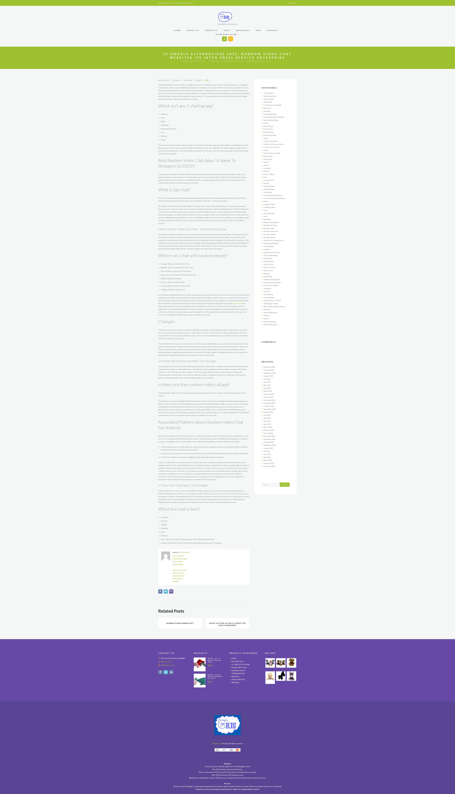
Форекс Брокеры (269, 322)
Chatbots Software (270, 141)
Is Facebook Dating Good (272, 195)
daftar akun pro (178, 573)
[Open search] (224, 38)
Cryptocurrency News (271, 147)
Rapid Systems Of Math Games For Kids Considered (227, 624)
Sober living (267, 276)
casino (265, 138)
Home (184, 61)
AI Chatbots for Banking (272, 105)
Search (284, 484)
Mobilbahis (267, 219)
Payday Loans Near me (271, 252)
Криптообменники (270, 313)
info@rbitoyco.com (168, 665)
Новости (266, 315)
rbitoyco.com (268, 270)
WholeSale (235, 682)
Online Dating (268, 246)
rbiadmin (177, 80)
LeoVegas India (269, 204)
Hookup (266, 183)
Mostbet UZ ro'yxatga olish (273, 240)
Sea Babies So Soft (238, 670)
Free (265, 177)
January (268, 397)
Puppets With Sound (239, 667)
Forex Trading (268, 174)
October (268, 370)
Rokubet (266, 273)
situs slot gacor (178, 556)
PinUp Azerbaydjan (270, 255)
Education (267, 168)
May (267, 385)
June (267, 382)
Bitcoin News (268, 126)
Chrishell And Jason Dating (273, 144)
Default (266, 162)
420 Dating (267, 102)
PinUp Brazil (267, 258)
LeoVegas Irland (269, 207)
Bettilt (265, 123)
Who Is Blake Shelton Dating (274, 306)
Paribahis (266, 249)
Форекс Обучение (270, 324)
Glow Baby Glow (237, 661)
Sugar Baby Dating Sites (272, 282)
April (267, 388)
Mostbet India (268, 228)
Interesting (197, 61)
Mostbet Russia (269, 237)
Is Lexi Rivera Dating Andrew (274, 198)
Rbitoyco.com (217, 743)
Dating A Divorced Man (271, 153)
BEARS (234, 658)
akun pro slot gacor (180, 570)
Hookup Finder (268, 189)
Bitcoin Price (268, 129)
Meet (265, 216)
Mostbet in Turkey (270, 225)
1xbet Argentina (269, 96)
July (266, 379)
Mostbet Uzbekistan (271, 243)
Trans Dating (268, 294)
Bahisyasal (267, 108)
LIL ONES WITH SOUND (240, 664)
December (269, 367)
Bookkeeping (268, 132)
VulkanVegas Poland (270, 304)
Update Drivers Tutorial (272, 300)
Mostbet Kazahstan (270, 231)
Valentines (235, 676)
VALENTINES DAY (238, 679)
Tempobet (267, 288)
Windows (266, 309)
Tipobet (266, 291)
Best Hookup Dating (270, 120)
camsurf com (237, 303)
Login (294, 3)
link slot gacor (178, 562)
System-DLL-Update (270, 285)
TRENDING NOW (238, 673)
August (268, 376)
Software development (271, 279)
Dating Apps (268, 156)
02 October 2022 (163, 80)
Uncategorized (268, 297)
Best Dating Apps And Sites (273, 117)
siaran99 (176, 581)
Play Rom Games (269, 267)
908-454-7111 (166, 662)
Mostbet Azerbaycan (271, 222)
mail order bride (269, 213)
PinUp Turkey (268, 264)
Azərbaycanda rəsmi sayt (180, 623)
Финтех (266, 319)
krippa (265, 201)
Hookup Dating (269, 186)
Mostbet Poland (269, 234)
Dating (265, 150)
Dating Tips (267, 159)
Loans (265, 210)
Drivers (266, 165)
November (269, 403)
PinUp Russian (268, 261)
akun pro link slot (179, 576)
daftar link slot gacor (180, 559)
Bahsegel (266, 111)
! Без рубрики (268, 93)
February (268, 394)
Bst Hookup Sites (269, 135)
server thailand (178, 564)
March (267, 391)
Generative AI (268, 180)
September (269, 373)
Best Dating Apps (270, 114)
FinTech (266, 171)
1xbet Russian (268, 99)
